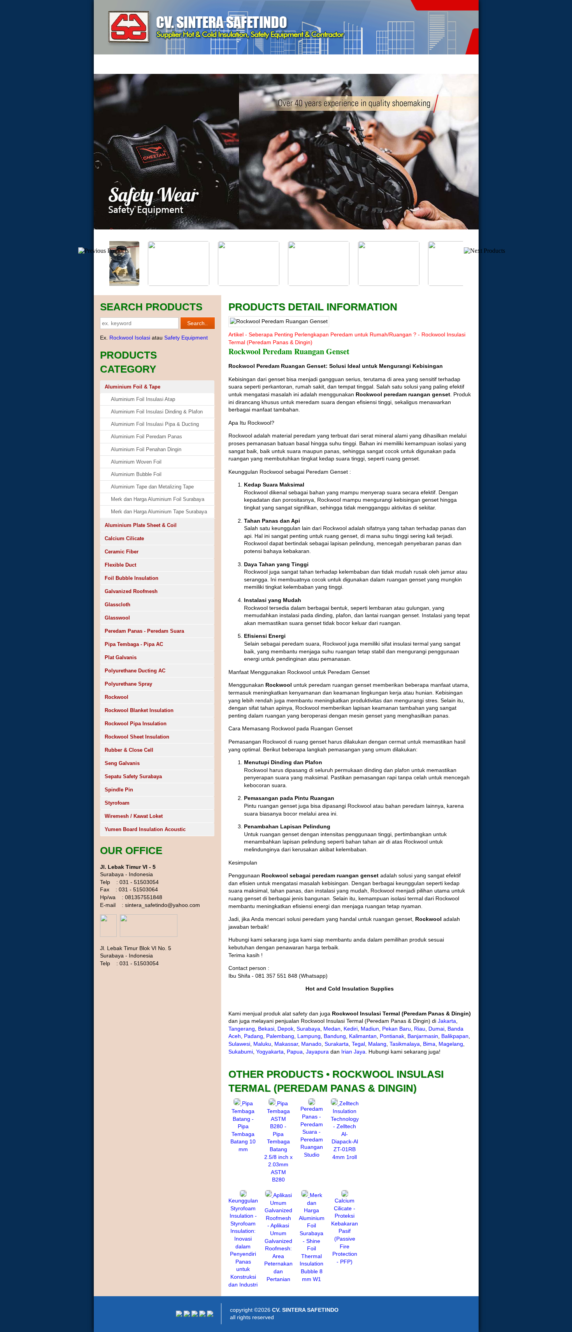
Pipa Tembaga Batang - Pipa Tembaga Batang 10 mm (243, 1126)
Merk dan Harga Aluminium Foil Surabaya (157, 499)
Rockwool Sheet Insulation (137, 737)
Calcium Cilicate (124, 538)
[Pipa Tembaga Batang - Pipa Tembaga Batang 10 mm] (237, 1103)
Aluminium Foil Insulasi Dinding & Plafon (157, 412)
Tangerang (241, 1029)
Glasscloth (117, 604)
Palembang (280, 1036)
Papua (295, 1051)
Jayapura (317, 1051)
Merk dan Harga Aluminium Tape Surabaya (159, 512)
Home (108, 64)
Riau (419, 1029)
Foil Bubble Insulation (131, 578)
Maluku (262, 1044)
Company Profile (148, 64)
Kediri (351, 1029)
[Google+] (194, 1315)
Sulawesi (239, 1044)
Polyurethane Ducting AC (135, 671)
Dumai (436, 1029)
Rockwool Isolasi (129, 337)
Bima (429, 1044)
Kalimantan (363, 1036)
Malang (377, 1044)
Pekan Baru (396, 1029)
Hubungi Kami (354, 64)
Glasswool (117, 618)
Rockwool (116, 697)
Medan (331, 1029)
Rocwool (192, 64)
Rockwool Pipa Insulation (136, 723)
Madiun (370, 1029)
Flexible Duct (120, 565)
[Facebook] (210, 1315)
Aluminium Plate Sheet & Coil (141, 525)
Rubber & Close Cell (129, 750)
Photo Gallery (308, 64)
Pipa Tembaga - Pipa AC (134, 644)
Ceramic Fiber (122, 552)
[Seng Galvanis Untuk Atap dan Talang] (356, 284)
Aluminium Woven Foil (136, 462)
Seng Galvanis (122, 763)
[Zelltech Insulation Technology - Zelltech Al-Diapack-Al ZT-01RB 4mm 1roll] (335, 1103)
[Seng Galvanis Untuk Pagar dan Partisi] (216, 284)
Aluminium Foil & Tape (132, 387)
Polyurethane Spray (128, 684)
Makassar (286, 1044)
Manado (311, 1044)
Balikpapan (454, 1036)
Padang (253, 1036)
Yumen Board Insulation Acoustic (145, 829)
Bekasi (266, 1029)
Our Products (262, 64)
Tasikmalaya (405, 1044)
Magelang (451, 1044)
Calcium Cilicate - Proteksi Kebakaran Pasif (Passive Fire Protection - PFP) (344, 1231)
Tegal (358, 1044)
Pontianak (392, 1036)
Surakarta (337, 1044)
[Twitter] (202, 1315)
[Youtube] (187, 1315)
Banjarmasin (422, 1036)
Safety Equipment (186, 337)
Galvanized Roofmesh (131, 591)
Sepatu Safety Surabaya (133, 776)
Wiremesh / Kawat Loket (134, 816)
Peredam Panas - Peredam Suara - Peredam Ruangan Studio (311, 1132)
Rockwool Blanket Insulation (139, 710)
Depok (285, 1029)
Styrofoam (117, 803)
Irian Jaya (353, 1051)
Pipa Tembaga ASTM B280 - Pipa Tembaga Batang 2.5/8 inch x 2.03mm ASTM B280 (278, 1141)
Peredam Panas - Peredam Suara (144, 631)
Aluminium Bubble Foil (136, 474)
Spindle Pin (119, 790)
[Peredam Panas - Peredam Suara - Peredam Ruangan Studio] (311, 1103)
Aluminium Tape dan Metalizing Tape (152, 487)
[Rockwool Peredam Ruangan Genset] (146, 284)
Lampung (309, 1036)
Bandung (335, 1036)
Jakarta (447, 1021)
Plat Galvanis (121, 657)
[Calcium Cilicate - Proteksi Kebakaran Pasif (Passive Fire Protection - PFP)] (344, 1195)
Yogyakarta (270, 1051)
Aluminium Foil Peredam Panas (146, 436)
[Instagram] (179, 1315)
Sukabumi (240, 1051)
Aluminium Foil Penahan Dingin (146, 449)
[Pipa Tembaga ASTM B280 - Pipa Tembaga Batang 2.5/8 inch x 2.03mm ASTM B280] (272, 1103)
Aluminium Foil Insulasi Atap (143, 399)
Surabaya (308, 1029)
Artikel (225, 64)
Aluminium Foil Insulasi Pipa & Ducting (155, 424)
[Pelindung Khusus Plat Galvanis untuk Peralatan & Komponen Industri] (286, 284)
